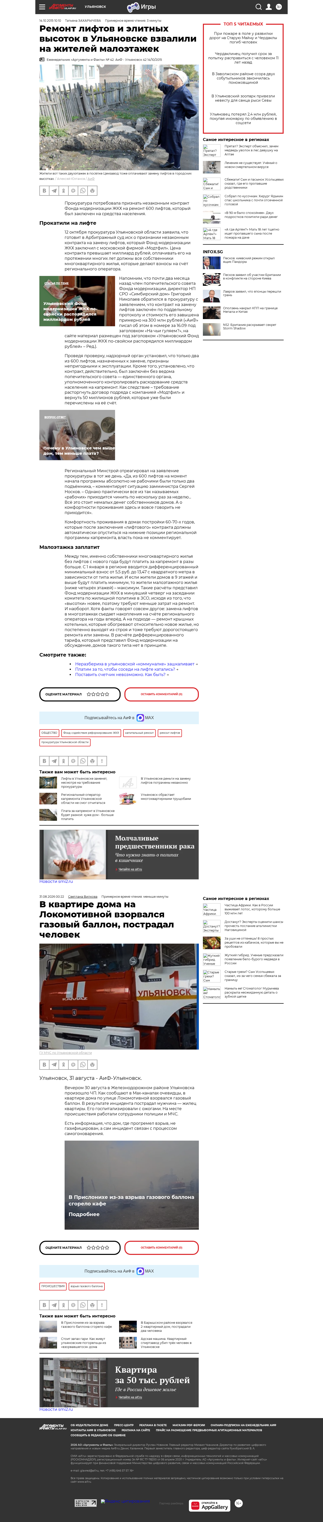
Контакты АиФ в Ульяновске (93, 1430)
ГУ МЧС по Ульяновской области (65, 1053)
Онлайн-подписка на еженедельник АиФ (243, 1425)
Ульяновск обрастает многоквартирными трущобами (166, 797)
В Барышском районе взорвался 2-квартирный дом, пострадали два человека (166, 1327)
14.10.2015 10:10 (50, 20)
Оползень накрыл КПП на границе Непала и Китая (250, 310)
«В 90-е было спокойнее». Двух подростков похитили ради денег (251, 215)
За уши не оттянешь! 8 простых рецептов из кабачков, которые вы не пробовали (254, 942)
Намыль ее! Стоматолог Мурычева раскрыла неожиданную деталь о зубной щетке (252, 992)
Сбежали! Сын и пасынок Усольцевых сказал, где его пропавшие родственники (254, 183)
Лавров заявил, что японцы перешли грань (252, 293)
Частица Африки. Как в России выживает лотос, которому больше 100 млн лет (252, 909)
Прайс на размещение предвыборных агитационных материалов (209, 1430)
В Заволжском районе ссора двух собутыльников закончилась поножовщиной (243, 78)
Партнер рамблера (171, 1503)
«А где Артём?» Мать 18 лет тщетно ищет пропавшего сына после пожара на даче (252, 233)
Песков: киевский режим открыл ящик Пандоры (249, 260)
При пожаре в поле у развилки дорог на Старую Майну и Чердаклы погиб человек (243, 38)
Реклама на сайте (136, 1430)
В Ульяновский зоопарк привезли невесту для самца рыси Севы (243, 98)
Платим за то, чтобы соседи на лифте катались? (125, 669)
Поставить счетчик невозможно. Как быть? (120, 674)
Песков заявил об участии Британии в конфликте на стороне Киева (252, 276)
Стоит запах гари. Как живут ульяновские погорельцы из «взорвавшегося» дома (83, 1343)
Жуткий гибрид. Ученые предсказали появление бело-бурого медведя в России (254, 959)
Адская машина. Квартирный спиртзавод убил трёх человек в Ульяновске (166, 1343)
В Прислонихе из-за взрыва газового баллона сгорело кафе (131, 1200)
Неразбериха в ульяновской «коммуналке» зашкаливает (135, 664)
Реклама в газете (153, 1425)
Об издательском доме (89, 1425)
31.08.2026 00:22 (51, 896)
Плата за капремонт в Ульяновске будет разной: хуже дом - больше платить (88, 815)
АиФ (91, 179)
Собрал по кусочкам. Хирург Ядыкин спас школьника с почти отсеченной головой (254, 200)
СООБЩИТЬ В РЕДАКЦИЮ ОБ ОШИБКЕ (98, 1435)
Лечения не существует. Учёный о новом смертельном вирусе (251, 165)
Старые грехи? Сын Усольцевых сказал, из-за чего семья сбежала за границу (253, 976)
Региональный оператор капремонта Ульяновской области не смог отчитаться (83, 799)
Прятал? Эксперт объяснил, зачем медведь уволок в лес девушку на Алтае (251, 150)
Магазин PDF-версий (189, 1425)
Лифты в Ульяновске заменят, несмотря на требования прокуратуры (84, 782)
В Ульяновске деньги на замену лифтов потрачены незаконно (166, 780)
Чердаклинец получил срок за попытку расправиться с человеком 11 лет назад (243, 58)
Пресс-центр (123, 1425)
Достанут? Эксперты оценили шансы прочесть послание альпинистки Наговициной (254, 926)
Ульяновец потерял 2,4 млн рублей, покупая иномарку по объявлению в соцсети (243, 118)
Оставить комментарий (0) (161, 694)
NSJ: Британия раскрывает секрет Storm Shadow (249, 326)
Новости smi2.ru (56, 881)
